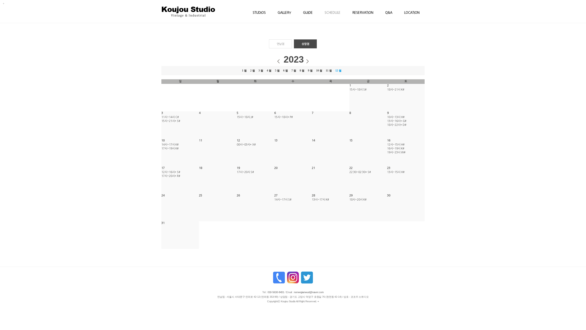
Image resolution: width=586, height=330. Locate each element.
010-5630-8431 (276, 292)
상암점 (305, 44)
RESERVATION (362, 12)
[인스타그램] (293, 278)
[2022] (278, 61)
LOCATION (412, 12)
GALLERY (284, 12)
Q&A (388, 12)
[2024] (307, 61)
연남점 (280, 44)
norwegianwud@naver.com (309, 292)
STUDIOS (259, 12)
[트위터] (307, 278)
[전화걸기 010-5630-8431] (279, 278)
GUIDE (308, 12)
